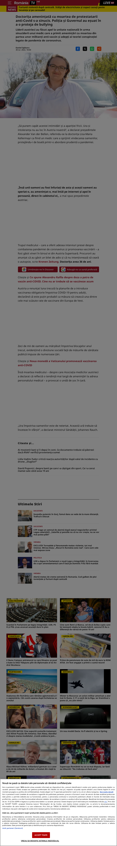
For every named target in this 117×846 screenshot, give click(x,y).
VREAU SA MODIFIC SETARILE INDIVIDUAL (40, 840)
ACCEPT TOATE (41, 835)
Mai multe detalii (106, 792)
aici (105, 801)
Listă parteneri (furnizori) (12, 828)
